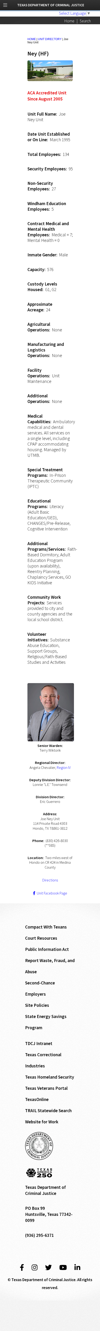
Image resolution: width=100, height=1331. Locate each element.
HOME (31, 39)
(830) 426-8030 (57, 840)
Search (85, 21)
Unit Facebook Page (51, 893)
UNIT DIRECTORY (50, 39)
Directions (50, 880)
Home (69, 21)
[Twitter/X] (48, 1267)
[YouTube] (63, 1267)
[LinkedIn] (77, 1267)
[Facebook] (22, 1267)
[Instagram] (34, 1267)
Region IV (64, 767)
